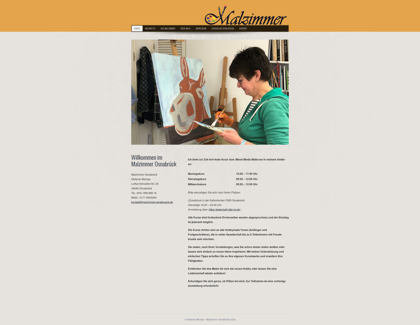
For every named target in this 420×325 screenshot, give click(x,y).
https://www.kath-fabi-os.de (224, 209)
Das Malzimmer (168, 28)
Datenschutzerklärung (222, 28)
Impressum (201, 28)
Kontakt (243, 28)
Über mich (186, 28)
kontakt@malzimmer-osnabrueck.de (152, 202)
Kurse (137, 28)
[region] (210, 92)
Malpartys (150, 28)
